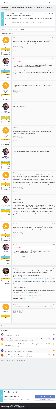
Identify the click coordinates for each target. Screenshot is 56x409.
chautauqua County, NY (7, 54)
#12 (54, 304)
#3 (54, 83)
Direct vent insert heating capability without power (16, 334)
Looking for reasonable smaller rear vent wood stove (17, 350)
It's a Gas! (18, 335)
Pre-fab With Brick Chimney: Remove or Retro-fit (16, 354)
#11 (54, 268)
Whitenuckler (48, 335)
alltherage (4, 9)
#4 (54, 103)
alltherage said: (17, 61)
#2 (54, 58)
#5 (54, 127)
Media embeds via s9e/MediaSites (18, 406)
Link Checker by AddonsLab (13, 405)
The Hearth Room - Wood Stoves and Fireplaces (23, 340)
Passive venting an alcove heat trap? (13, 338)
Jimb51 (6, 351)
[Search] (54, 2)
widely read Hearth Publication (27, 295)
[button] (2, 2)
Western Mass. (7, 283)
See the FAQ (18, 297)
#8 (54, 196)
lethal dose (7, 335)
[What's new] (51, 2)
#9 (54, 223)
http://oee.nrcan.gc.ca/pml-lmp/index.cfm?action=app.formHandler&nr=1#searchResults (33, 278)
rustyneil (6, 340)
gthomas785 (48, 339)
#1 (54, 37)
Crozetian (6, 346)
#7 (54, 172)
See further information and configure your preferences (16, 399)
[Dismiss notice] (53, 13)
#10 (54, 244)
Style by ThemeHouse (6, 406)
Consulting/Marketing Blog (29, 297)
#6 (54, 149)
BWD (6, 356)
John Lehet (49, 351)
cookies (13, 395)
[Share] (52, 37)
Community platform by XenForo (13, 403)
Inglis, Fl (8, 77)
